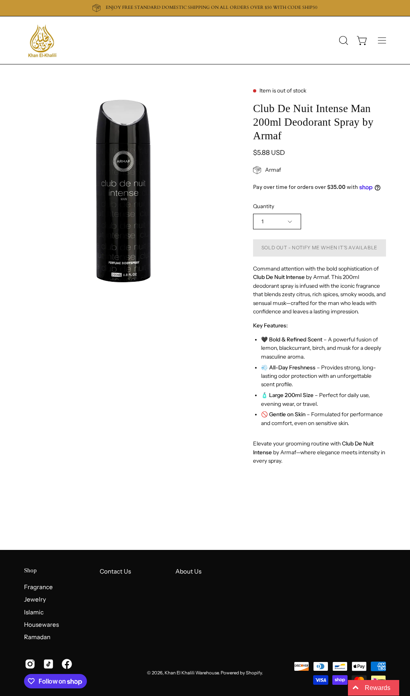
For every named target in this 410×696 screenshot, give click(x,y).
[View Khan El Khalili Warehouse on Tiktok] (48, 664)
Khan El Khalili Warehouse (192, 673)
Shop (30, 570)
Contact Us (115, 571)
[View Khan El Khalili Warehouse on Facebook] (67, 664)
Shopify (254, 673)
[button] (342, 40)
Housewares (41, 624)
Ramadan (37, 637)
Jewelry (35, 599)
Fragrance (38, 587)
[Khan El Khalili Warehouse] (42, 40)
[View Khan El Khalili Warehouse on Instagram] (30, 664)
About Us (188, 571)
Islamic (34, 612)
